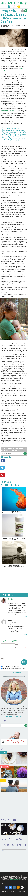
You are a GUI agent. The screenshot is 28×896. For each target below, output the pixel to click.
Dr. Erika (10, 599)
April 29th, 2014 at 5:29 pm (14, 622)
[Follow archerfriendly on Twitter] (10, 887)
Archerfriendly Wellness (15, 879)
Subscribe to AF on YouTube (14, 845)
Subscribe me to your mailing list (10, 666)
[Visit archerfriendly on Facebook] (6, 887)
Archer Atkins (14, 895)
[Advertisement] (14, 580)
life (18, 6)
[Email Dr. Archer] (22, 887)
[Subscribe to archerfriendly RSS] (18, 887)
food (9, 6)
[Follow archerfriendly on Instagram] (14, 887)
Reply (25, 616)
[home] (14, 3)
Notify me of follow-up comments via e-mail (13, 668)
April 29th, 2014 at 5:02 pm (14, 601)
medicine (14, 6)
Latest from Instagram (11, 839)
